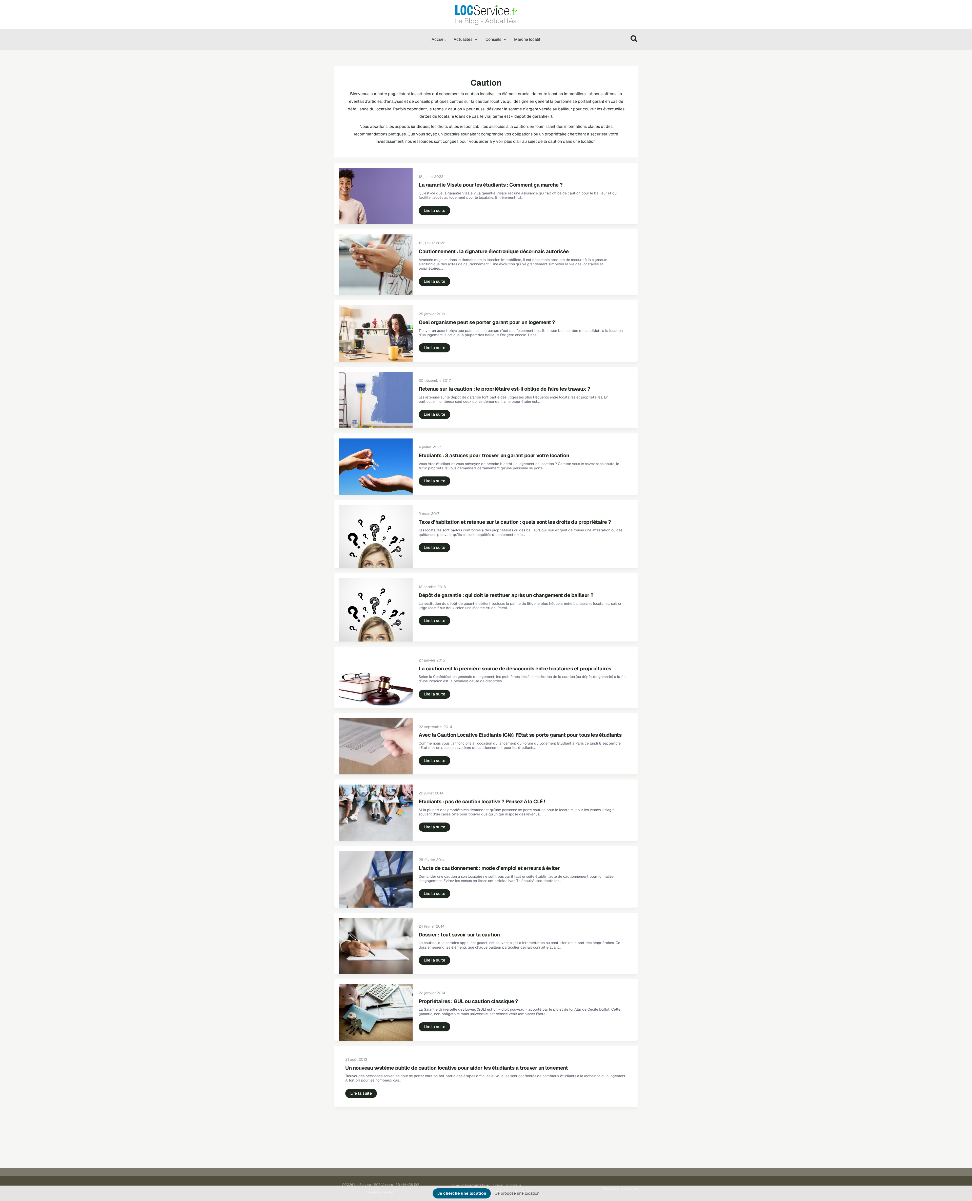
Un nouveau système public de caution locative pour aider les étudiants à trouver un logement (456, 1068)
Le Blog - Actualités (485, 21)
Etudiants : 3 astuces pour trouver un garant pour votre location (494, 455)
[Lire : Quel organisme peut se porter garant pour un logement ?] (376, 333)
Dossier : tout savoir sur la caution (459, 934)
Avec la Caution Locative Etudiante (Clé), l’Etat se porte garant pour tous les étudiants (520, 735)
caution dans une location (572, 141)
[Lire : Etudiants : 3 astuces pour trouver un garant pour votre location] (376, 466)
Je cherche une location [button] (461, 1193)
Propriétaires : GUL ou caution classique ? (468, 1001)
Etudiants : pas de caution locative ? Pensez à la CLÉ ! (482, 801)
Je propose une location (517, 1193)
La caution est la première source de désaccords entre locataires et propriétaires (515, 668)
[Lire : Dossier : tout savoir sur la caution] (376, 945)
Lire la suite (434, 211)
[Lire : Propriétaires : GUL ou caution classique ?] (376, 1012)
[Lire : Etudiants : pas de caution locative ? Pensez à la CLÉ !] (376, 812)
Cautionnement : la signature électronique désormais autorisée (494, 251)
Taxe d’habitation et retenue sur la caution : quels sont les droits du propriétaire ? (515, 522)
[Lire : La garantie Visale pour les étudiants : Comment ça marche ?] (376, 195)
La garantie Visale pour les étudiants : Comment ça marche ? (491, 185)
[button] (474, 39)
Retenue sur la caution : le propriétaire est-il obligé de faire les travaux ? (504, 389)
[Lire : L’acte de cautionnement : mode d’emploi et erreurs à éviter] (376, 879)
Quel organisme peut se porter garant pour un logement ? (487, 322)
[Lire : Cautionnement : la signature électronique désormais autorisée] (376, 264)
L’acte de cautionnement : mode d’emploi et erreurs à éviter (489, 868)
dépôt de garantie (531, 116)
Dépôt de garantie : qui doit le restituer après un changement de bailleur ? (506, 595)
